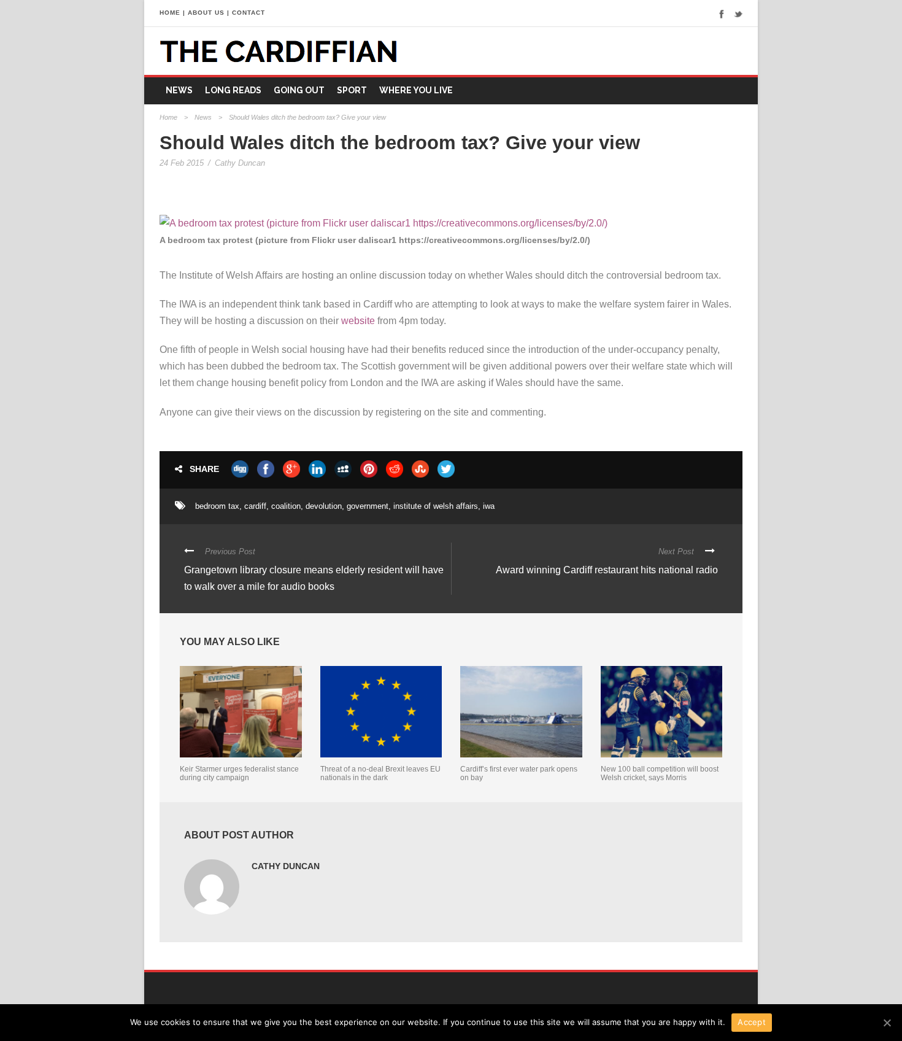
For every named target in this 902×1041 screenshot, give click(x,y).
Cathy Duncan (240, 163)
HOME (170, 12)
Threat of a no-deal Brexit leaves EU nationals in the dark (380, 773)
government (367, 506)
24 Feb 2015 (182, 163)
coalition (286, 506)
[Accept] (887, 1022)
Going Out (299, 90)
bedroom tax (217, 506)
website (358, 320)
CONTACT (248, 12)
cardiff (255, 506)
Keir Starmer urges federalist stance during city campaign (239, 773)
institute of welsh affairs (435, 506)
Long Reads (233, 90)
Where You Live (416, 90)
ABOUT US (206, 12)
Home (168, 117)
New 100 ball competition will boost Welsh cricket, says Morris (660, 773)
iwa (489, 506)
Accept (752, 1022)
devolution (324, 506)
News (179, 90)
